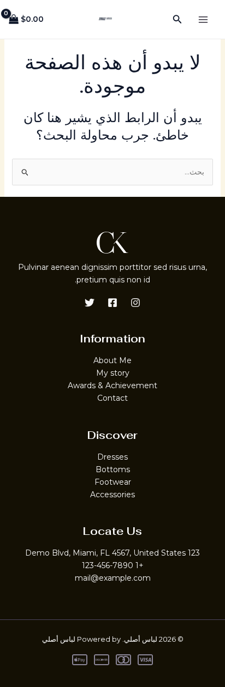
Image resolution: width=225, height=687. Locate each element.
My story (112, 373)
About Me (112, 360)
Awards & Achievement (112, 385)
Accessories (112, 494)
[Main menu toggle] (203, 20)
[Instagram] (135, 303)
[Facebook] (112, 303)
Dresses (112, 457)
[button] (176, 20)
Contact (112, 398)
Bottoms (113, 469)
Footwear (112, 482)
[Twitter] (89, 303)
